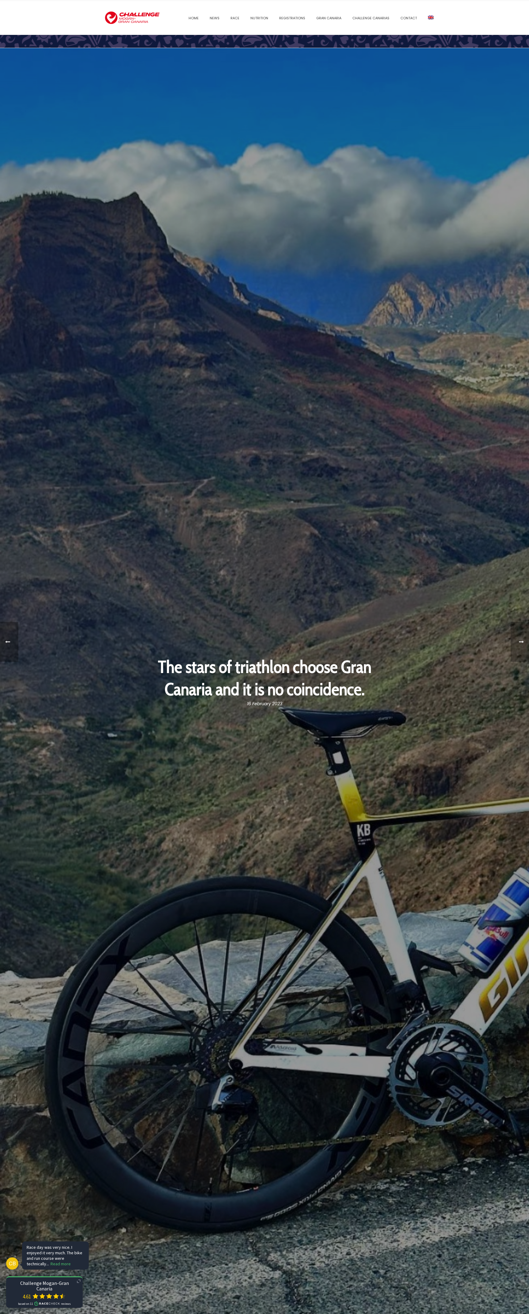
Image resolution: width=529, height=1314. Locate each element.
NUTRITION (259, 18)
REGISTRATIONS (292, 18)
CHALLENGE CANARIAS (370, 18)
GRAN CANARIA (328, 18)
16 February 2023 (264, 704)
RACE (235, 18)
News (214, 18)
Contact (408, 18)
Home (194, 18)
